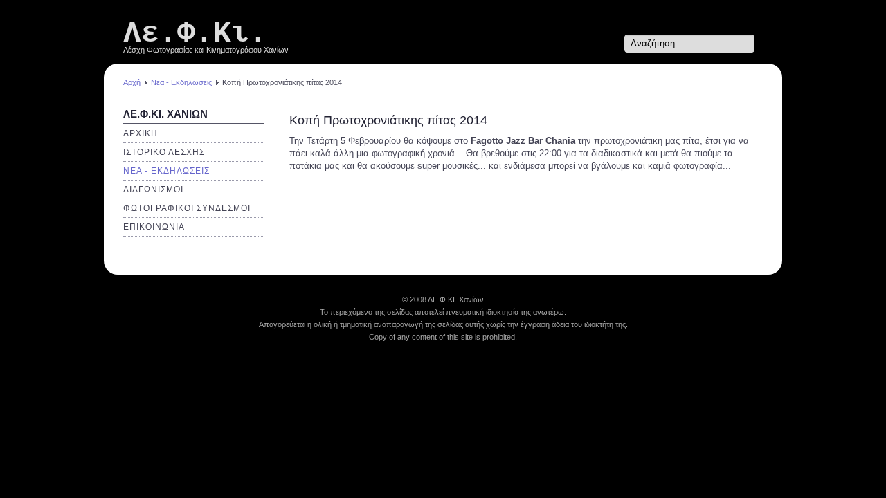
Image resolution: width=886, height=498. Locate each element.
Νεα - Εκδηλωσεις (181, 82)
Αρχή (132, 82)
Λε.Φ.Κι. (195, 33)
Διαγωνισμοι (153, 189)
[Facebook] (611, 44)
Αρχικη (140, 133)
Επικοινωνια (154, 227)
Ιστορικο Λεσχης (164, 152)
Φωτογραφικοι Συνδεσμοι (187, 208)
